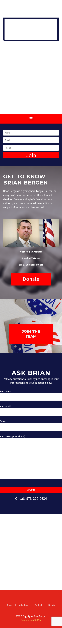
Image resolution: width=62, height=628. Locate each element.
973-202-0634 (36, 498)
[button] (31, 118)
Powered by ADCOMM (31, 620)
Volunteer (23, 605)
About (9, 605)
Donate (51, 605)
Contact (38, 605)
